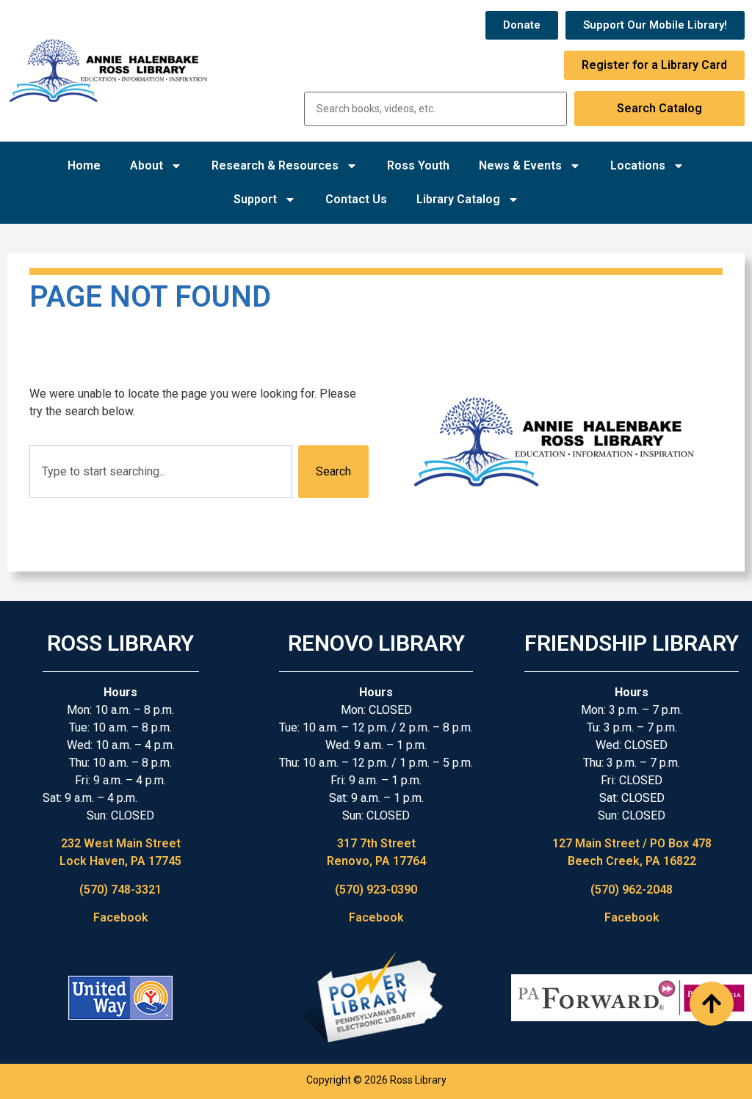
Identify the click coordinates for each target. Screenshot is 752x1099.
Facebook (120, 917)
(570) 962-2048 (631, 890)
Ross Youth (418, 165)
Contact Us (356, 199)
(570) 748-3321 (120, 890)
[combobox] (160, 471)
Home (84, 165)
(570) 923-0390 (376, 890)
